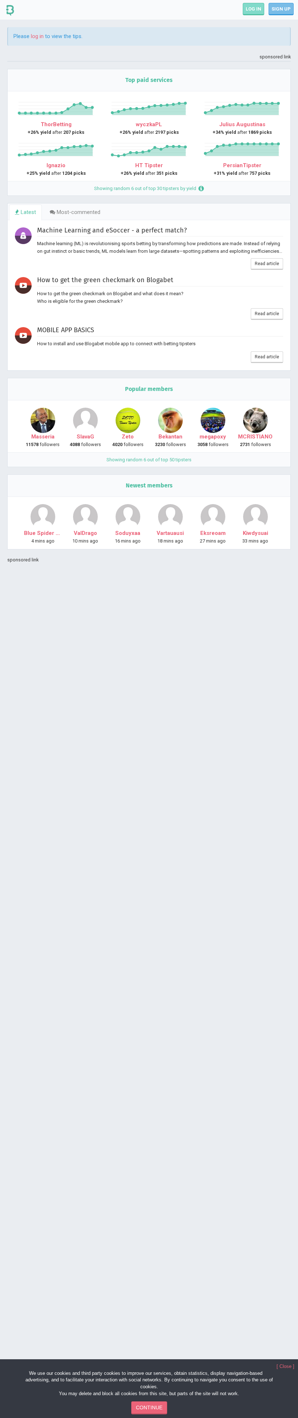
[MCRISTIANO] (255, 420)
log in (37, 36)
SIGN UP (281, 9)
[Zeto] (127, 420)
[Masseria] (42, 420)
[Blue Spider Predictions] (42, 516)
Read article (267, 263)
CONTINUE (149, 1407)
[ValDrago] (85, 516)
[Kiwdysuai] (255, 516)
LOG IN (253, 9)
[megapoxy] (212, 420)
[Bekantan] (170, 420)
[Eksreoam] (212, 516)
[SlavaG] (85, 420)
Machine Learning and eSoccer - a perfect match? (112, 230)
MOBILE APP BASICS (65, 330)
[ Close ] (285, 1366)
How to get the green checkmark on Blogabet (105, 280)
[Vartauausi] (170, 516)
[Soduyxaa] (127, 516)
